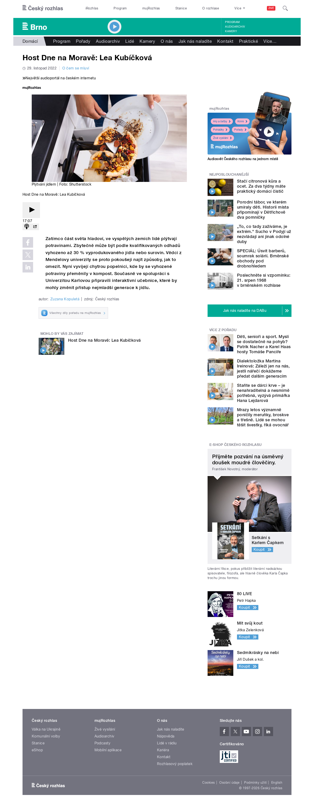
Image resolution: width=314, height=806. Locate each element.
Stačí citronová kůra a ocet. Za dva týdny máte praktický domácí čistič (261, 186)
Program (120, 8)
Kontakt (225, 41)
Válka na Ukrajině (46, 729)
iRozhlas (92, 8)
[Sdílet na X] (28, 255)
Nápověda (165, 736)
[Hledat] (285, 8)
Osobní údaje (229, 782)
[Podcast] (27, 227)
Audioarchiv (235, 26)
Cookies (208, 782)
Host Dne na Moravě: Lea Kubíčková (104, 340)
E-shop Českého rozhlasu (235, 445)
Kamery (231, 31)
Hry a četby (220, 121)
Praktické (248, 41)
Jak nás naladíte (195, 41)
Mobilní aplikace (108, 750)
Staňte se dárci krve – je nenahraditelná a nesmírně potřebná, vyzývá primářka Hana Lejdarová (263, 393)
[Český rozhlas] (43, 8)
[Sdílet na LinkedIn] (28, 267)
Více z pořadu (223, 330)
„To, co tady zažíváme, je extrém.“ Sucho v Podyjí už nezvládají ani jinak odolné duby (264, 234)
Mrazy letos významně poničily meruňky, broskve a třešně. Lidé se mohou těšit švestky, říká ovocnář (263, 417)
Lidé (129, 41)
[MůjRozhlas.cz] (32, 88)
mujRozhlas (151, 8)
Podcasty (102, 743)
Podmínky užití (255, 782)
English (276, 782)
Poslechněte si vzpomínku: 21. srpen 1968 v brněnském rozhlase (263, 280)
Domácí (30, 41)
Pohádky (218, 129)
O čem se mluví (75, 68)
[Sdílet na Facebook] (28, 242)
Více (270, 41)
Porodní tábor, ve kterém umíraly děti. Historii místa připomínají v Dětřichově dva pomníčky (263, 210)
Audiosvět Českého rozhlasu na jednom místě (243, 159)
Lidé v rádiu (167, 743)
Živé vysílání (220, 138)
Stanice (181, 8)
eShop (37, 750)
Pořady (83, 41)
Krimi (240, 121)
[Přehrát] (31, 210)
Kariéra (163, 750)
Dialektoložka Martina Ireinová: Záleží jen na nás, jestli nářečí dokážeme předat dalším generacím (263, 369)
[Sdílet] (35, 227)
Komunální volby (46, 736)
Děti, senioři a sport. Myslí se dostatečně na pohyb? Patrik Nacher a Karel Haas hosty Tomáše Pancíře (264, 344)
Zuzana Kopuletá (64, 299)
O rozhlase (210, 8)
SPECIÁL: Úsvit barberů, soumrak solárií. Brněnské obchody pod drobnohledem (263, 258)
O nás (167, 41)
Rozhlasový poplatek (174, 764)
